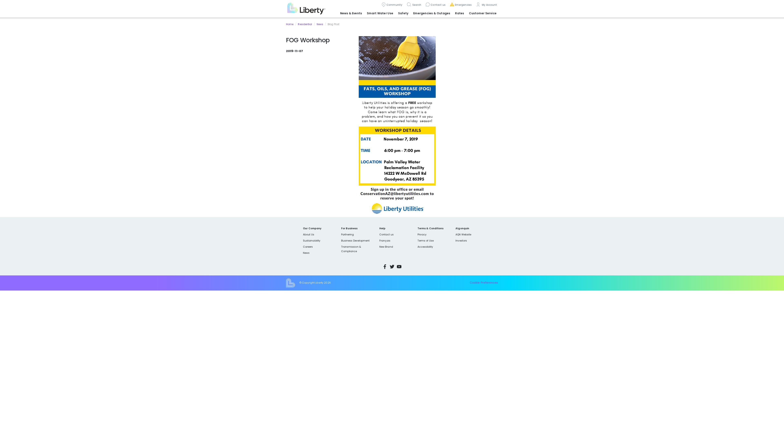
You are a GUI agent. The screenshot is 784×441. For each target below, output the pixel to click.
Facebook (385, 266)
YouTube (399, 266)
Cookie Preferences (484, 283)
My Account (489, 5)
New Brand (386, 246)
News (320, 24)
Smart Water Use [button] (380, 13)
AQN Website (463, 234)
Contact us (438, 5)
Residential (305, 24)
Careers (308, 246)
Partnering (347, 234)
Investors (461, 240)
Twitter (392, 266)
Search (416, 5)
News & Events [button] (351, 13)
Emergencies (463, 5)
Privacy (422, 234)
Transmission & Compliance (351, 249)
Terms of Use (426, 240)
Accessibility (425, 246)
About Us (308, 234)
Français (384, 240)
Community (394, 5)
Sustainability (311, 240)
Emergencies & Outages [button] (431, 13)
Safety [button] (403, 13)
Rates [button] (459, 13)
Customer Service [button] (483, 13)
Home (289, 24)
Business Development (355, 240)
